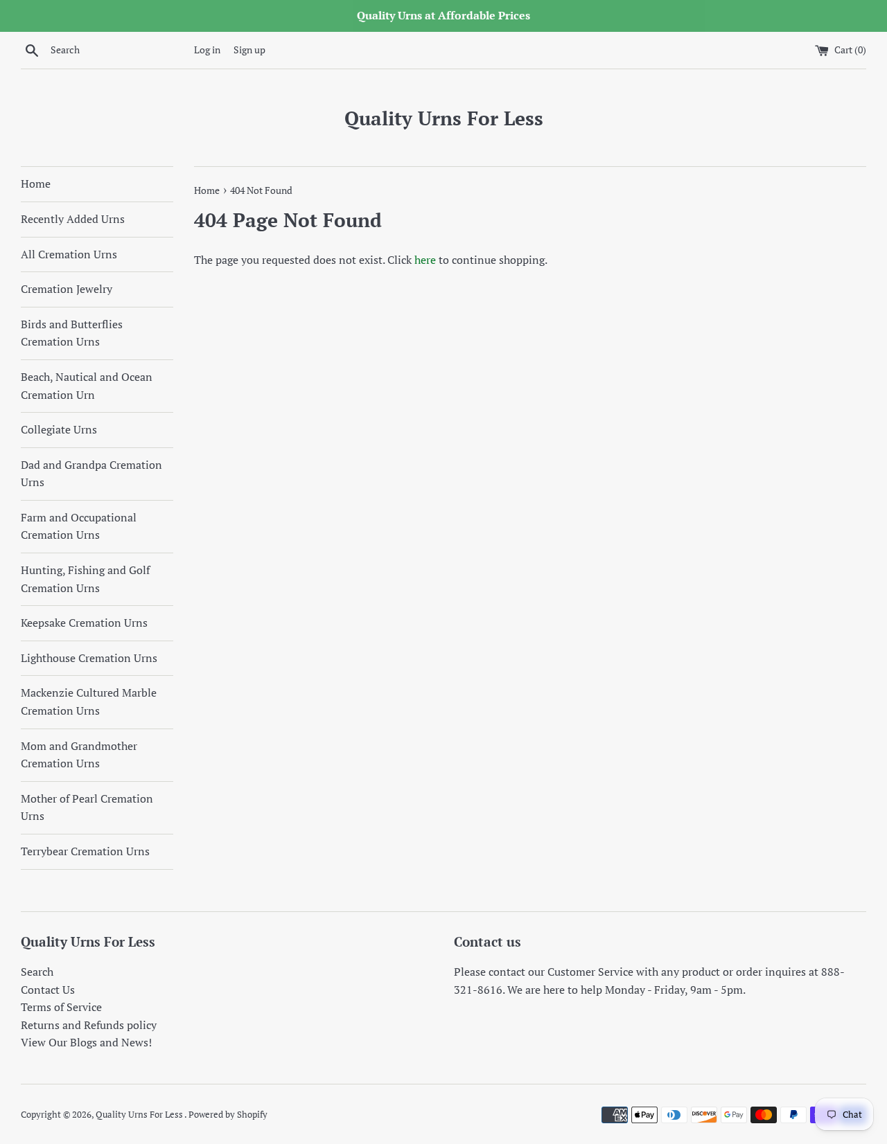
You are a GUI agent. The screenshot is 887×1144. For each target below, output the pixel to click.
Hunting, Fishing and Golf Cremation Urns (85, 579)
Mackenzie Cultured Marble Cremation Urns (89, 701)
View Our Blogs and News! (86, 1042)
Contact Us (48, 989)
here (425, 259)
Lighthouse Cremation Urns (89, 657)
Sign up (249, 49)
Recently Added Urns (73, 218)
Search (37, 971)
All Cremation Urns (69, 254)
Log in (207, 49)
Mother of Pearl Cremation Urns (87, 807)
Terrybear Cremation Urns (85, 851)
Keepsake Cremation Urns (84, 622)
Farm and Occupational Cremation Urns (79, 526)
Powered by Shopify (227, 1114)
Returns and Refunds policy (89, 1025)
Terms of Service (61, 1007)
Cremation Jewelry (66, 288)
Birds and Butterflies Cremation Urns (72, 333)
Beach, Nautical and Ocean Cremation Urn (86, 385)
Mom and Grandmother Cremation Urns (79, 754)
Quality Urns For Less (443, 118)
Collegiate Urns (59, 429)
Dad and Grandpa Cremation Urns (91, 473)
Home (36, 183)
